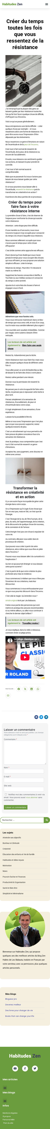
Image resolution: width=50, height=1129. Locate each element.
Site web (7, 786)
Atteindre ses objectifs (12, 838)
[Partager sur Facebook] (18, 689)
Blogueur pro (11, 999)
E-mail (7, 776)
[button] (47, 4)
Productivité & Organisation (14, 882)
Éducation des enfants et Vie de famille (18, 854)
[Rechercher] (47, 820)
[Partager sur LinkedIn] (31, 689)
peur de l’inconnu (31, 144)
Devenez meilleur (13, 1004)
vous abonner (32, 797)
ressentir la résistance (25, 189)
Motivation (7, 865)
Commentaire (10, 739)
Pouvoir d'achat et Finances (14, 877)
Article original (11, 600)
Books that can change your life (19, 1016)
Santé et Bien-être (10, 888)
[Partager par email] (8, 695)
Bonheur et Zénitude (11, 843)
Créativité (7, 849)
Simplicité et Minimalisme (13, 893)
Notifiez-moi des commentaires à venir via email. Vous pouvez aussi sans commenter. (24, 797)
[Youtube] (15, 1068)
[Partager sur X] (25, 689)
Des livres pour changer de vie (19, 1010)
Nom (6, 767)
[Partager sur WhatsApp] (38, 689)
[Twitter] (35, 1068)
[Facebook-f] (25, 1068)
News (5, 871)
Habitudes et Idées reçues (13, 860)
